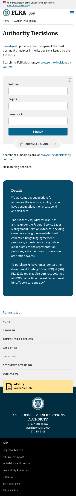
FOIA (5, 443)
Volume (13, 84)
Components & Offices (18, 339)
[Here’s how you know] (38, 4)
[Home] (6, 12)
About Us (9, 330)
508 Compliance (11, 483)
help (70, 80)
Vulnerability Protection (16, 470)
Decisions (9, 356)
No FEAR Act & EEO (13, 456)
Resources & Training (17, 365)
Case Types (10, 347)
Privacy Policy (10, 490)
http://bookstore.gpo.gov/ (28, 283)
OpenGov (8, 477)
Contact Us (10, 373)
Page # (12, 99)
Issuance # (15, 114)
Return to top (11, 312)
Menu (72, 13)
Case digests (11, 46)
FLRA (23, 12)
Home (6, 20)
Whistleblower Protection (17, 463)
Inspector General (13, 450)
